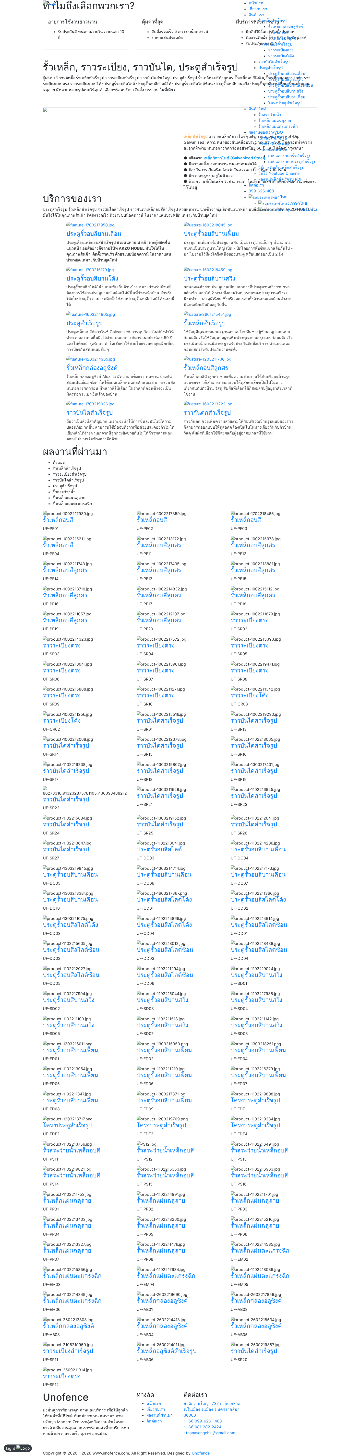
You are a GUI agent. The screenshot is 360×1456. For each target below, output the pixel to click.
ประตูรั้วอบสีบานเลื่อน (286, 73)
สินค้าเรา (256, 14)
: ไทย (282, 196)
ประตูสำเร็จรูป (270, 67)
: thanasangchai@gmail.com (209, 1432)
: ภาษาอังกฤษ (304, 209)
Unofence (201, 1453)
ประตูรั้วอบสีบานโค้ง (285, 79)
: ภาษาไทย (297, 203)
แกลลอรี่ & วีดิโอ (272, 138)
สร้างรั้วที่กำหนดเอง (275, 143)
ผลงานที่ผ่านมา (159, 1415)
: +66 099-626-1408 (203, 1421)
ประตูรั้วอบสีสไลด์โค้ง (164, 899)
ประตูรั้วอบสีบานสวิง (285, 91)
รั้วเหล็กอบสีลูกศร (283, 38)
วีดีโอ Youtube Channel (279, 173)
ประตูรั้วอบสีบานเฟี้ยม (286, 96)
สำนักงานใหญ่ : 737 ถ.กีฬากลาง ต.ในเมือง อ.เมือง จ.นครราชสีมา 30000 (212, 1409)
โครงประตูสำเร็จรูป (284, 102)
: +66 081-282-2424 (202, 1426)
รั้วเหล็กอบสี (278, 32)
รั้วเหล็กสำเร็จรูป (272, 20)
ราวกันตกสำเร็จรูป (207, 412)
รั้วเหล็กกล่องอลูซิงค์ (285, 26)
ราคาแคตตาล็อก (272, 149)
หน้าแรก (256, 2)
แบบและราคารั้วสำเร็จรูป (289, 155)
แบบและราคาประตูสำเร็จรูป (292, 161)
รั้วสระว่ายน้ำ (269, 114)
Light (10, 1448)
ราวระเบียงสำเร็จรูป (275, 44)
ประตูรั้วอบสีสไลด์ (159, 849)
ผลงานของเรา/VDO (266, 132)
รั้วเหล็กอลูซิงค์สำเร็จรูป (166, 1350)
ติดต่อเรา (256, 185)
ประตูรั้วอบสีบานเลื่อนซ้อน (290, 85)
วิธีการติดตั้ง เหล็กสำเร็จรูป (281, 167)
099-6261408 (261, 190)
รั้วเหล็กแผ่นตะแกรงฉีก (278, 126)
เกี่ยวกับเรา (258, 8)
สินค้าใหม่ (257, 108)
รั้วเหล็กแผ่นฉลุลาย (274, 120)
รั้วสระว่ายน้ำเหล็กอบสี (71, 1150)
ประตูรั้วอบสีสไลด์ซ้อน (259, 924)
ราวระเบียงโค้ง (281, 55)
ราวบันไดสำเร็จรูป (273, 61)
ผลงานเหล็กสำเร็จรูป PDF (280, 179)
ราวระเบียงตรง (281, 49)
